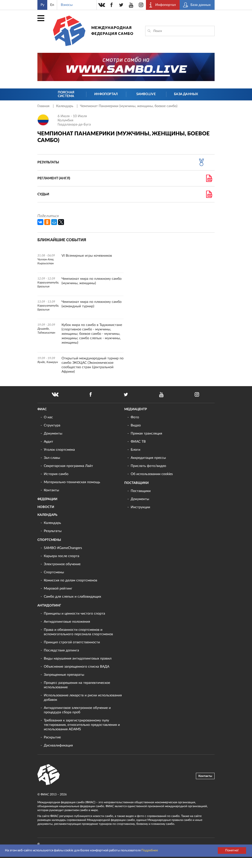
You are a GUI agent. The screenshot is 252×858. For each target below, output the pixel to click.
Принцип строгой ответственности (72, 642)
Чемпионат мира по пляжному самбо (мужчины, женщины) (92, 281)
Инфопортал (106, 94)
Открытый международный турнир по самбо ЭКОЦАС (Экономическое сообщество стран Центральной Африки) (93, 365)
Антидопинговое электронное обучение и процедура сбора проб (77, 710)
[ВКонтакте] (40, 222)
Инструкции (140, 507)
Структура (52, 425)
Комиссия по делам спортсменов (70, 580)
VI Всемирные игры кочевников (87, 255)
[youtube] (131, 5)
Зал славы (52, 458)
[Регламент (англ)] (209, 178)
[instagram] (141, 5)
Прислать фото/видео (148, 466)
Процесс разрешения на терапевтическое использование (77, 685)
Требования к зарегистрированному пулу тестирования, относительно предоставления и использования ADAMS (82, 725)
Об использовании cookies (152, 474)
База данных (186, 94)
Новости (45, 507)
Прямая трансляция (146, 433)
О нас (48, 417)
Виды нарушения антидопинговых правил (77, 658)
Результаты (53, 531)
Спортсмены (49, 540)
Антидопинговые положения (67, 621)
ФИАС (42, 409)
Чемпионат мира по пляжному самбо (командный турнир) (92, 304)
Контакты (51, 490)
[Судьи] (209, 194)
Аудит (48, 441)
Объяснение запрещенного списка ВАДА (76, 666)
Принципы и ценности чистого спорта (74, 613)
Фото (135, 417)
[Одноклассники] (47, 222)
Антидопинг (49, 605)
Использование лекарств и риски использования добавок (83, 698)
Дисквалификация (58, 745)
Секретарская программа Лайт (68, 466)
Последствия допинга (61, 650)
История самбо (56, 474)
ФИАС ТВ (138, 441)
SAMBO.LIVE (146, 94)
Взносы (67, 5)
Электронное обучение (62, 564)
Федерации (47, 499)
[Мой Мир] (54, 222)
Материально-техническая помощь (72, 482)
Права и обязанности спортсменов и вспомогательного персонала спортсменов (78, 632)
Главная (43, 106)
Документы (53, 433)
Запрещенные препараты (64, 674)
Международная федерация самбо (112, 31)
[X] (61, 222)
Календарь (65, 106)
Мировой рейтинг (58, 588)
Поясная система (66, 94)
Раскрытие (52, 737)
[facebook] (111, 5)
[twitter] (121, 5)
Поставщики (136, 483)
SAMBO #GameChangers (63, 548)
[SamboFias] (48, 774)
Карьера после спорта (61, 556)
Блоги (135, 449)
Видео (136, 425)
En (52, 5)
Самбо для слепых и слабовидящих (72, 596)
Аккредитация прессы (148, 458)
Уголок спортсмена (59, 449)
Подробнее (149, 850)
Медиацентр (135, 409)
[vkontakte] (102, 5)
